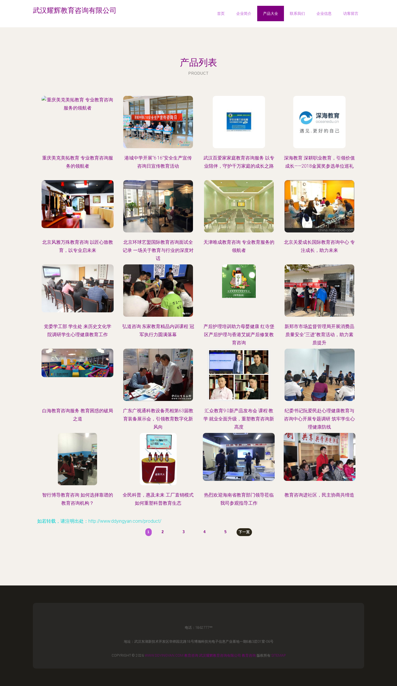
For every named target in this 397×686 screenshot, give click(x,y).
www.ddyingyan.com (164, 655)
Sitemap (278, 655)
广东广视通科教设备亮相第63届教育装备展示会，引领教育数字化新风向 (158, 419)
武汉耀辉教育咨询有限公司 (220, 655)
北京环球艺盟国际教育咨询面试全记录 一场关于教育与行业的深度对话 (158, 250)
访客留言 (350, 13)
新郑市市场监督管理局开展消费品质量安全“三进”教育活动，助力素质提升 (319, 334)
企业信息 (324, 13)
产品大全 (270, 13)
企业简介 (243, 13)
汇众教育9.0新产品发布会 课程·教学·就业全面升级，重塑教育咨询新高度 (238, 419)
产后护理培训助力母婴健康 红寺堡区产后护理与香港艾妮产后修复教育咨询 (238, 334)
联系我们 (297, 13)
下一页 (244, 532)
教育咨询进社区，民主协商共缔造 (319, 495)
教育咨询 (191, 655)
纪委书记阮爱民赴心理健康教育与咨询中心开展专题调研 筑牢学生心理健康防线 (319, 419)
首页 (221, 13)
